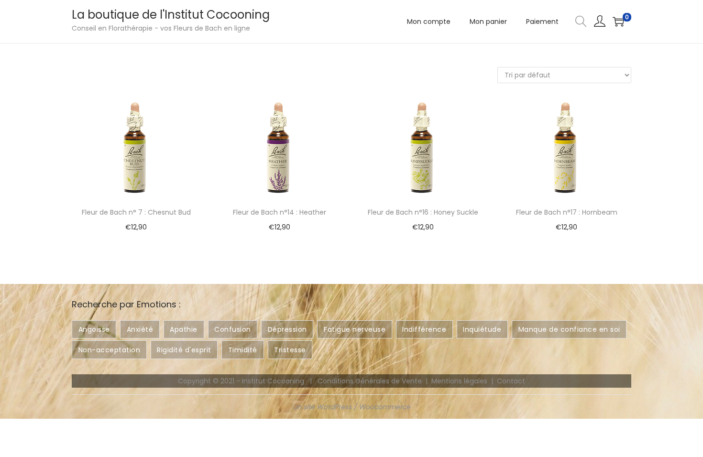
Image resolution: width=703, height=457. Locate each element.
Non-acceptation (109, 350)
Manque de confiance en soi (569, 329)
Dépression (287, 329)
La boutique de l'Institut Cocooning (171, 14)
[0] (618, 21)
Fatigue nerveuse (354, 329)
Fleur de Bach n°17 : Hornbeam (566, 212)
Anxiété (140, 329)
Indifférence (424, 329)
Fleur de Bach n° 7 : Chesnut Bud (136, 212)
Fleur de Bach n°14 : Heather (279, 212)
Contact (511, 381)
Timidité (242, 350)
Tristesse (290, 350)
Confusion (232, 329)
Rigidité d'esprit (184, 350)
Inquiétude (482, 329)
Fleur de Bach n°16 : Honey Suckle (423, 212)
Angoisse (94, 329)
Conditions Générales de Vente (370, 381)
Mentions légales (459, 381)
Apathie (184, 329)
